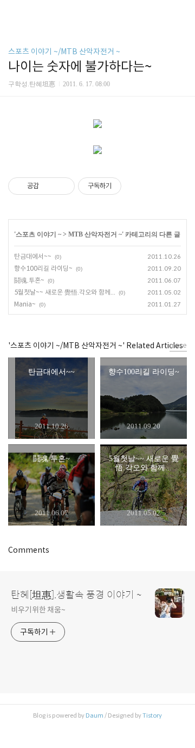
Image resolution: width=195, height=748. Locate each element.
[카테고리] (13, 12)
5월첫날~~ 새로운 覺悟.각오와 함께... (64, 292)
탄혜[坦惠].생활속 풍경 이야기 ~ (76, 595)
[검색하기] (181, 12)
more (178, 345)
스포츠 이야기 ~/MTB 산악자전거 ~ (64, 51)
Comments (28, 550)
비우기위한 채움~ (38, 610)
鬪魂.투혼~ (29, 280)
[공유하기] (49, 186)
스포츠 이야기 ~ (38, 234)
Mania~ (25, 304)
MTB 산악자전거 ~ (95, 234)
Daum (94, 715)
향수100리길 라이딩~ (43, 268)
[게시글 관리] (62, 186)
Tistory (152, 715)
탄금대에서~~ (32, 256)
